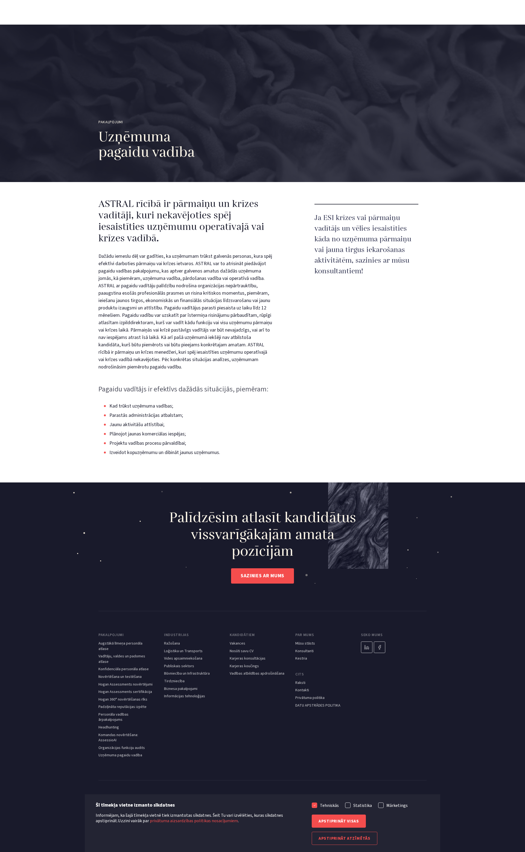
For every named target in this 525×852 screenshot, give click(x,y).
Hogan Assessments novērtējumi (125, 684)
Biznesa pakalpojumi (180, 689)
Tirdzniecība (174, 681)
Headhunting (108, 727)
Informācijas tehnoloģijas (184, 696)
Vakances (237, 643)
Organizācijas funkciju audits (121, 748)
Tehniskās (329, 806)
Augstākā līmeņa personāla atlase (120, 646)
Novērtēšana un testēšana (120, 677)
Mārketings (397, 806)
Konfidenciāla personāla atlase (123, 669)
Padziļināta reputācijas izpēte (122, 707)
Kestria (301, 658)
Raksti (300, 683)
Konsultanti (304, 651)
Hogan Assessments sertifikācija (125, 692)
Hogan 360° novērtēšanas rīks (122, 699)
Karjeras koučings (244, 666)
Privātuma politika (310, 698)
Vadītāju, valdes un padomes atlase (121, 659)
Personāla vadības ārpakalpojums (113, 717)
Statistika (362, 806)
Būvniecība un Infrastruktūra (187, 673)
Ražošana (172, 643)
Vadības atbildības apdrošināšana (257, 673)
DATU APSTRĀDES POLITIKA (317, 705)
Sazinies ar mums (262, 575)
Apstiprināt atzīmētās (345, 838)
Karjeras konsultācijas (248, 658)
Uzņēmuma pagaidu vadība (120, 755)
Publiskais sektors (179, 666)
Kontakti (302, 690)
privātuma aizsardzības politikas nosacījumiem (194, 821)
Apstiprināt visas (339, 821)
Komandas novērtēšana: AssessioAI (118, 738)
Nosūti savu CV (241, 651)
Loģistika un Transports (183, 651)
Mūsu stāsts (305, 643)
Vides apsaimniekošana (183, 658)
